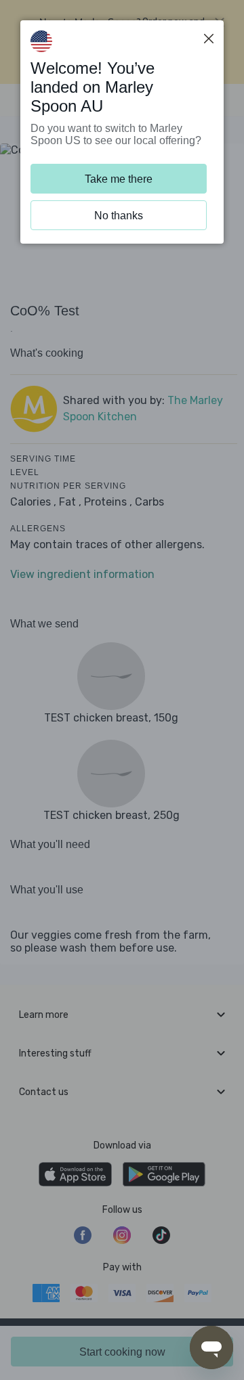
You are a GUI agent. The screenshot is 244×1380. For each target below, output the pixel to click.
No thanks (118, 215)
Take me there (118, 179)
